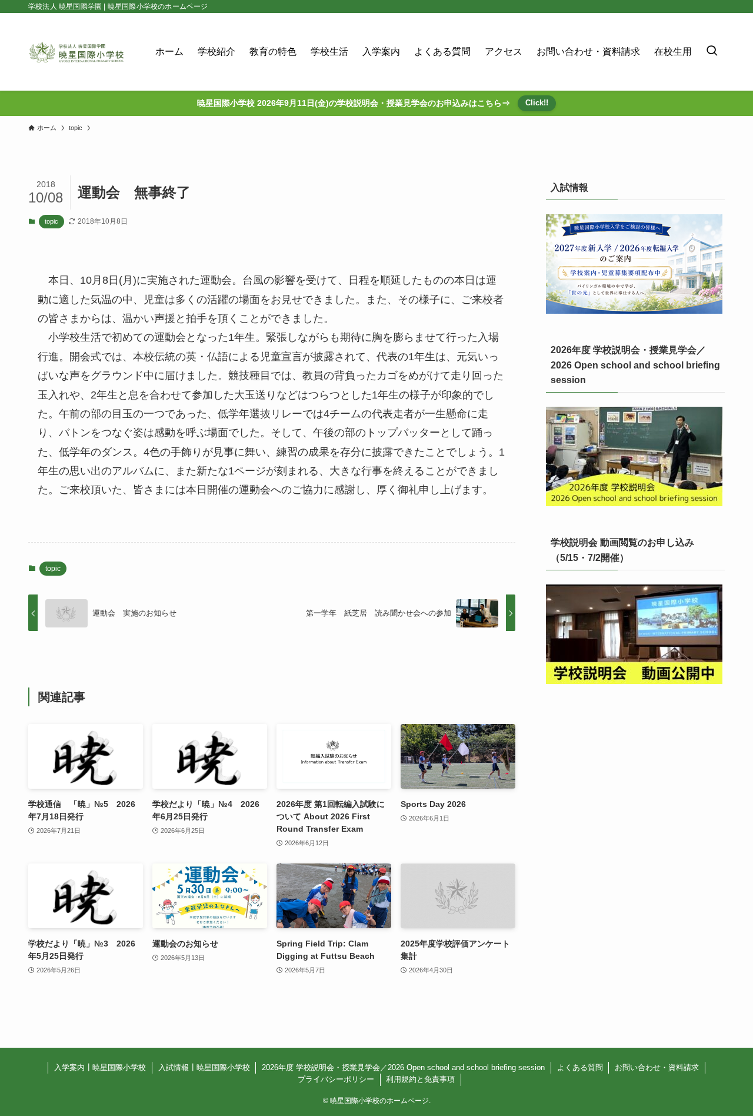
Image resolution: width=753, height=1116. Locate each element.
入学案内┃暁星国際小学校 (100, 1067)
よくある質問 (580, 1067)
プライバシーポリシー (336, 1079)
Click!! (536, 102)
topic (51, 221)
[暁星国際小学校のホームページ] (76, 51)
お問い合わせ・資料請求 (657, 1067)
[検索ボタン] (712, 52)
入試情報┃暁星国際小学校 (204, 1067)
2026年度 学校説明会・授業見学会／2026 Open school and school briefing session (403, 1067)
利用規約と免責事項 (420, 1079)
